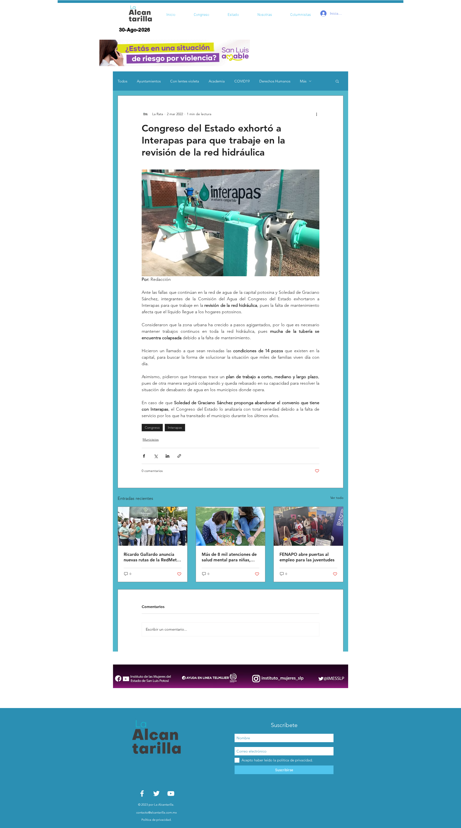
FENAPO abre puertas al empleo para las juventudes (306, 557)
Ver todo (336, 498)
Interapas (175, 427)
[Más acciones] (316, 114)
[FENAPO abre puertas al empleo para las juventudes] (308, 526)
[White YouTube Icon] (171, 793)
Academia (217, 81)
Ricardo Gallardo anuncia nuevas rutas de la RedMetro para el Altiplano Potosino (152, 557)
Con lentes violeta (184, 81)
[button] (174, 53)
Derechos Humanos (274, 81)
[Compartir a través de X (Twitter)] (155, 456)
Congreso (152, 427)
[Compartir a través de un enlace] (179, 456)
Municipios (151, 439)
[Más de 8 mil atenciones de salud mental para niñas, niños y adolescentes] (230, 526)
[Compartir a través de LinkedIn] (167, 456)
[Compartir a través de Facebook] (144, 456)
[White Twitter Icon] (156, 793)
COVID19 (242, 81)
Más (303, 81)
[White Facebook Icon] (142, 793)
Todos (122, 81)
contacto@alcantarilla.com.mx (156, 812)
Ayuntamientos (149, 81)
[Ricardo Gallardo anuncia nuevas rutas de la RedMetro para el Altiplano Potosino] (152, 526)
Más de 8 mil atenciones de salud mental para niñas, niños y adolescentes (229, 557)
